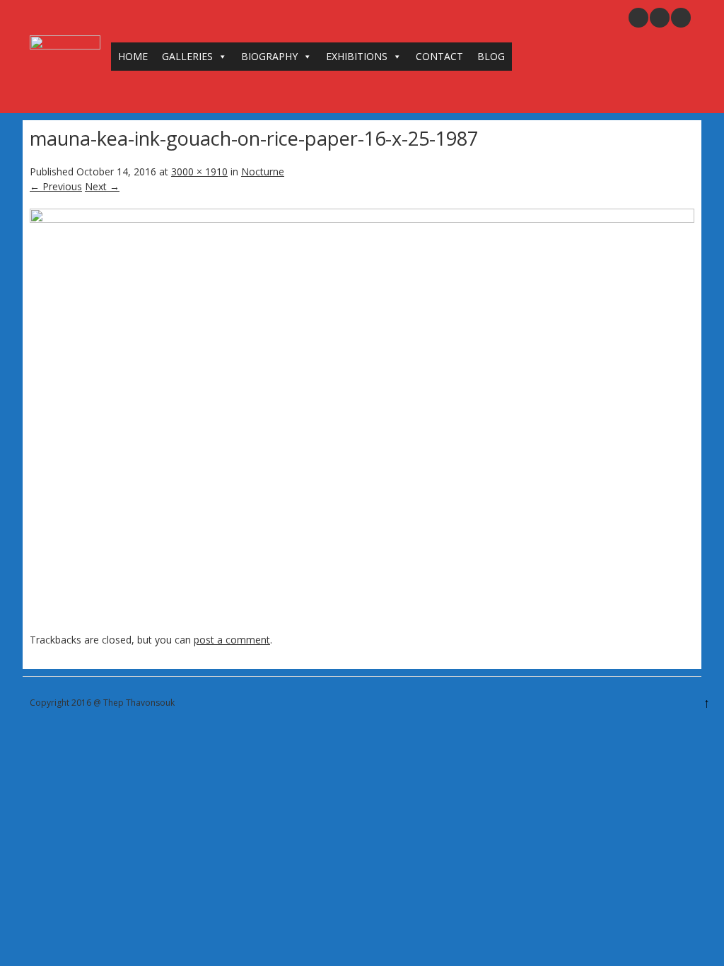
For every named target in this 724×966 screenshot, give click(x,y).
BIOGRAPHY (269, 56)
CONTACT (439, 56)
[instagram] (659, 17)
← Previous (56, 186)
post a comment (232, 639)
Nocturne (262, 171)
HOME (133, 56)
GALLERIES (187, 56)
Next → (102, 186)
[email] (638, 17)
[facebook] (680, 17)
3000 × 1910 (199, 171)
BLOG (491, 56)
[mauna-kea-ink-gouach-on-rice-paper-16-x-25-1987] (362, 219)
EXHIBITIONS (356, 56)
